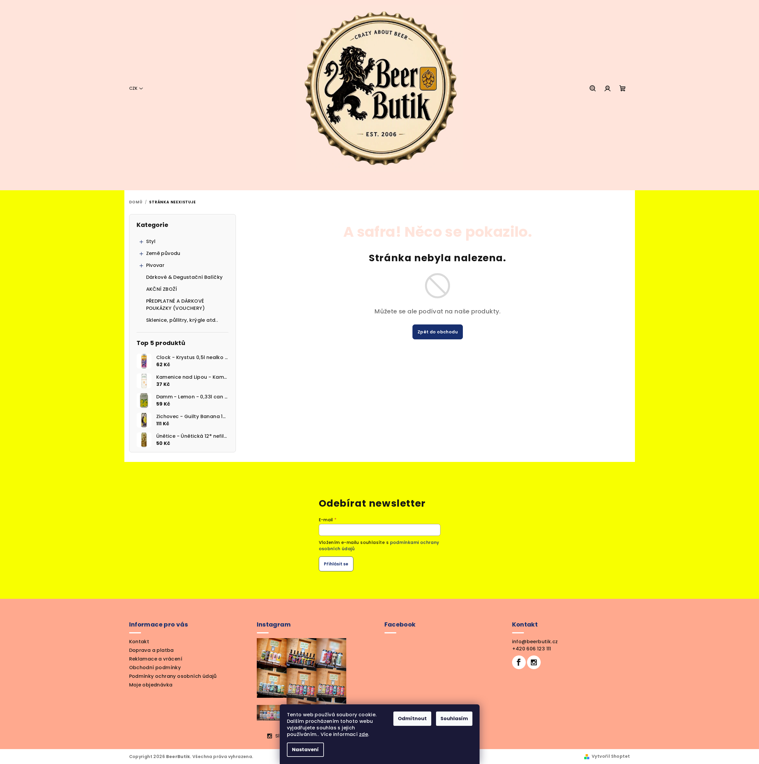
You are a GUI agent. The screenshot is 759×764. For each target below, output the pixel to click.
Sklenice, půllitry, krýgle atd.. (182, 320)
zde (363, 734)
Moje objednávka (151, 684)
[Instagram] (534, 662)
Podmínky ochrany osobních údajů (173, 676)
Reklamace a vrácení (156, 658)
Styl (151, 241)
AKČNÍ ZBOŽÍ (161, 289)
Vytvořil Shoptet (611, 756)
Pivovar (155, 265)
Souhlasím (454, 718)
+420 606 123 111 (531, 648)
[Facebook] (519, 662)
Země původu (163, 253)
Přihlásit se (336, 564)
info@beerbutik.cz (535, 641)
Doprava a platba (151, 650)
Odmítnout (412, 718)
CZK (133, 88)
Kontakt (139, 641)
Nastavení (305, 749)
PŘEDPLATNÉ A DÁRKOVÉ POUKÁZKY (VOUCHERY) (175, 305)
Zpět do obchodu (438, 332)
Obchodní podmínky (155, 667)
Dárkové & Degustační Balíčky (184, 277)
